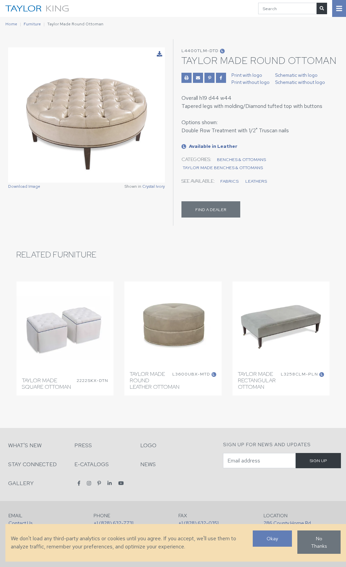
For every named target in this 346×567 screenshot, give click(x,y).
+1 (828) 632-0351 (198, 523)
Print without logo (250, 82)
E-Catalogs (91, 464)
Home (11, 24)
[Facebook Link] (221, 78)
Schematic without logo (300, 82)
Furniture (32, 24)
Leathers (256, 181)
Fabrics (229, 181)
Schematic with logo (296, 75)
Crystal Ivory (153, 186)
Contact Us (20, 523)
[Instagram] (89, 483)
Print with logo (246, 75)
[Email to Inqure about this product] (198, 78)
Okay (272, 538)
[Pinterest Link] (209, 78)
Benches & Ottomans (241, 159)
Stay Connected (32, 464)
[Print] (186, 78)
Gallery (21, 483)
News (148, 464)
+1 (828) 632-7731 (113, 523)
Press (83, 445)
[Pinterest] (99, 483)
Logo (148, 445)
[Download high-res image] (159, 54)
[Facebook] (78, 483)
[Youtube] (121, 483)
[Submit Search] (322, 8)
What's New (25, 445)
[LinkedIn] (109, 483)
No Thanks (319, 542)
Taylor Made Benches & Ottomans (223, 168)
